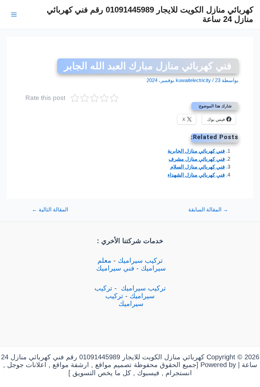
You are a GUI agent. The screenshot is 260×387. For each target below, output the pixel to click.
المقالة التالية (50, 209)
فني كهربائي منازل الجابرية (196, 151)
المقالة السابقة (208, 209)
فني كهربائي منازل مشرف (197, 159)
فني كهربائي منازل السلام (197, 167)
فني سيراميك (114, 268)
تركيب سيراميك (140, 260)
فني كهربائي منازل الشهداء (196, 175)
